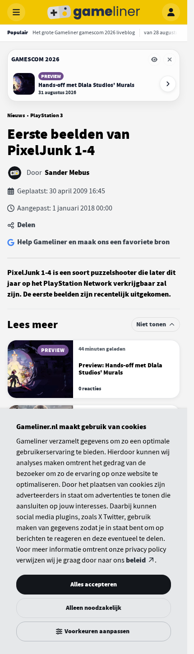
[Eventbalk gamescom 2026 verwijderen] (169, 59)
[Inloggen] (171, 12)
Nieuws (16, 115)
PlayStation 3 (46, 115)
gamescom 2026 (35, 59)
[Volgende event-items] (168, 84)
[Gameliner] (93, 12)
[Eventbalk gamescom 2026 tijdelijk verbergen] (154, 59)
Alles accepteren (93, 584)
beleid (136, 560)
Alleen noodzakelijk (93, 608)
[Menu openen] (16, 12)
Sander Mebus (67, 173)
